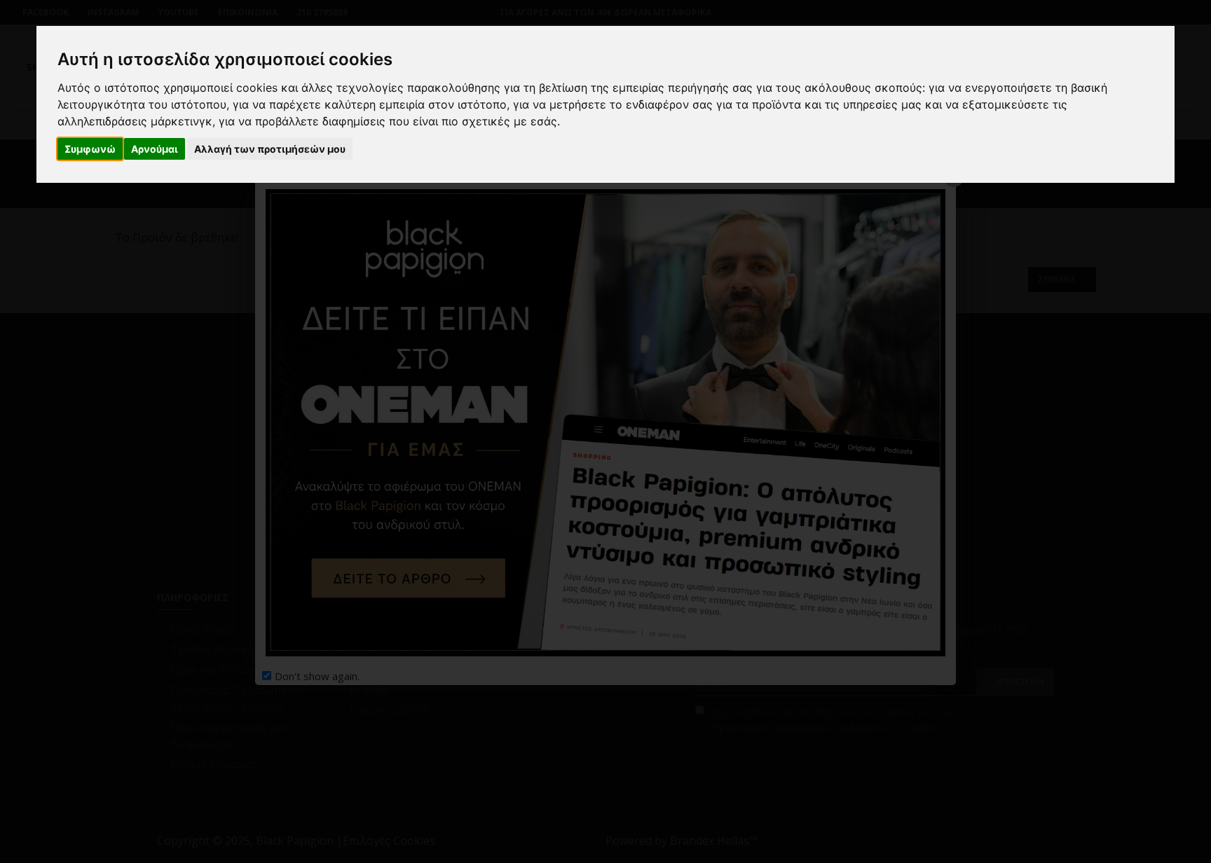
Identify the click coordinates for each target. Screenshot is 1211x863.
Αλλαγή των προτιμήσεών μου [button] (269, 149)
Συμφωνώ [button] (90, 149)
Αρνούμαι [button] (154, 149)
